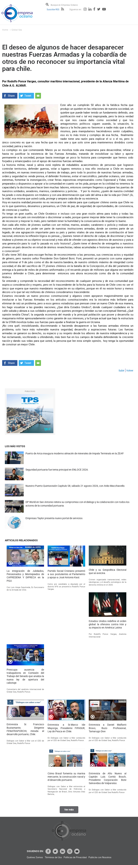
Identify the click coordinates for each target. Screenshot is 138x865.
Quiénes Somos (35, 857)
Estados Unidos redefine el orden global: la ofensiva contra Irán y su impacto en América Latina (107, 624)
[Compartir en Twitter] (26, 95)
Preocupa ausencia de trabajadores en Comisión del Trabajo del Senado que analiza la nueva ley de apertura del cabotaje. (25, 676)
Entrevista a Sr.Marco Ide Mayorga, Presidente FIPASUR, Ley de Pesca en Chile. (66, 728)
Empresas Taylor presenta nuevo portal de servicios (54, 518)
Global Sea (17, 29)
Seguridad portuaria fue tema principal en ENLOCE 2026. (57, 469)
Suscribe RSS (53, 9)
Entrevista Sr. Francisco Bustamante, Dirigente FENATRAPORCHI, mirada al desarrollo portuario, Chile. (25, 729)
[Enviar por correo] (38, 95)
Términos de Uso (53, 857)
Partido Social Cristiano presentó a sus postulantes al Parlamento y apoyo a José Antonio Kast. (66, 574)
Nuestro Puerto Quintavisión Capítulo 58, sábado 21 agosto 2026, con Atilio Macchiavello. (75, 485)
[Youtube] (104, 9)
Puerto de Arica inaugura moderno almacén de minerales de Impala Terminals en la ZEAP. (75, 453)
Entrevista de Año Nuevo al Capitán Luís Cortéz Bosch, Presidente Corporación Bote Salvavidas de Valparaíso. (107, 778)
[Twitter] (98, 9)
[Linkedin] (89, 9)
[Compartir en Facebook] (9, 95)
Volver (129, 370)
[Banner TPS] (30, 413)
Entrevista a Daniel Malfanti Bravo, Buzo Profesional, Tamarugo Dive (107, 728)
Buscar (47, 4)
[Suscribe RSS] (62, 9)
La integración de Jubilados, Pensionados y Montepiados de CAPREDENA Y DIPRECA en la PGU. (25, 575)
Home (5, 29)
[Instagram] (85, 9)
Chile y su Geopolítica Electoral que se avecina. (107, 571)
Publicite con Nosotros (99, 857)
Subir (121, 370)
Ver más (69, 809)
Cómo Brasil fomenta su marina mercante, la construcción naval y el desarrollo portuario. (66, 777)
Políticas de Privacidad (75, 857)
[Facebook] (94, 9)
